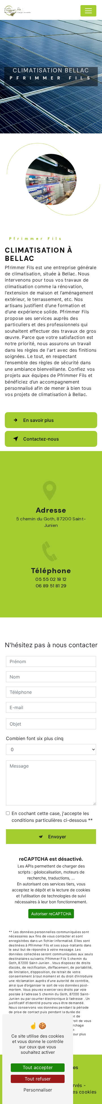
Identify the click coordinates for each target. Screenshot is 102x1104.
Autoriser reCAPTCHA (51, 913)
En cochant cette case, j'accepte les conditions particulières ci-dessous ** (52, 816)
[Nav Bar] (88, 10)
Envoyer (57, 836)
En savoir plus (38, 420)
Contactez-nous (41, 439)
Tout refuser (38, 1079)
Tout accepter (38, 1067)
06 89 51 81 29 (51, 586)
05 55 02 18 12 (50, 579)
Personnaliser (38, 1090)
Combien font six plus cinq (34, 738)
